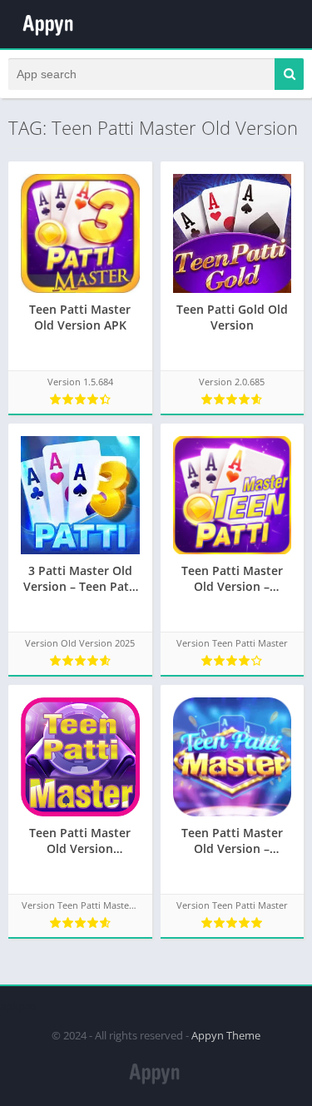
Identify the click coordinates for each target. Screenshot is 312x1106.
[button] (289, 74)
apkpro (18, 1006)
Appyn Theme (225, 1035)
